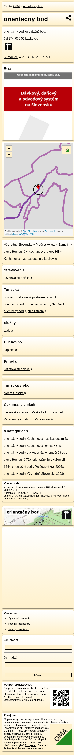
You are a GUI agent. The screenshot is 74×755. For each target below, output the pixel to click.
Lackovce (50, 258)
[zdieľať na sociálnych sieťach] (68, 18)
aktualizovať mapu (25, 487)
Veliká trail (39, 412)
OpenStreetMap (30, 231)
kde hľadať (11, 640)
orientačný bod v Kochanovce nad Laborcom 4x (36, 438)
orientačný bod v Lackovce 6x (24, 452)
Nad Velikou (60, 304)
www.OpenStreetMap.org (48, 719)
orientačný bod (33, 6)
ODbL (46, 722)
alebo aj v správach (18, 629)
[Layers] (66, 150)
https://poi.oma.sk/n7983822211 (19, 234)
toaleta (8, 330)
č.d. (9, 38)
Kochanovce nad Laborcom (22, 258)
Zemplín (64, 244)
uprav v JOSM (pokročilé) (51, 487)
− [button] (9, 154)
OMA (16, 6)
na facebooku (30, 688)
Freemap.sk (50, 231)
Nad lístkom (36, 311)
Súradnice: (11, 57)
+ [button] (9, 148)
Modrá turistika (14, 393)
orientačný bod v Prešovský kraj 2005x (38, 466)
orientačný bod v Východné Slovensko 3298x (34, 473)
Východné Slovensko (18, 244)
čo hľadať (10, 657)
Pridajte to (30, 745)
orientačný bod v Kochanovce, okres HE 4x (33, 445)
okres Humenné (14, 251)
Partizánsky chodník (17, 419)
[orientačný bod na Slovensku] (9, 46)
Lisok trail (56, 412)
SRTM (41, 742)
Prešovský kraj (45, 244)
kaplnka (9, 350)
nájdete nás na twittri (19, 618)
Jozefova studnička (17, 277)
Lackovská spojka (16, 412)
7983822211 (10, 489)
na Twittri (40, 691)
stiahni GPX (10, 495)
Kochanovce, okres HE (43, 251)
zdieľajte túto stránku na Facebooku (26, 689)
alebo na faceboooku (19, 623)
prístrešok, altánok (16, 297)
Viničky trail (42, 419)
